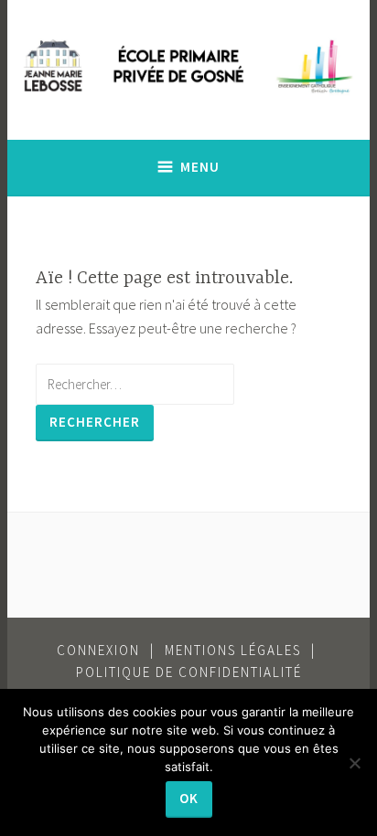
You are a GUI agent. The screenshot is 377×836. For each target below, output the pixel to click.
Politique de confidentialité (189, 672)
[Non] (354, 763)
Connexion (98, 650)
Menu (200, 166)
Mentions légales (233, 650)
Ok (189, 798)
